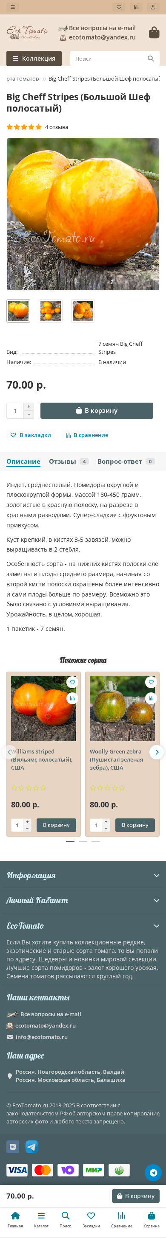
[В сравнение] (72, 698)
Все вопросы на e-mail (102, 28)
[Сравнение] (136, 7)
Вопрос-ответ (124, 461)
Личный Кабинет (37, 900)
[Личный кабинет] (153, 7)
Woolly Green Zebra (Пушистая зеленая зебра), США (116, 759)
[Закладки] (119, 7)
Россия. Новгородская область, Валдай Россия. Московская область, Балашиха (71, 1076)
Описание (23, 461)
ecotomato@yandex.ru (45, 1025)
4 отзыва (55, 127)
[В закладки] (72, 682)
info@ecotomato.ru (42, 1037)
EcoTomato (25, 925)
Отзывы (67, 461)
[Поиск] (150, 58)
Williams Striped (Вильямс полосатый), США (41, 759)
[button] (9, 752)
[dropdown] (12, 7)
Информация (30, 875)
